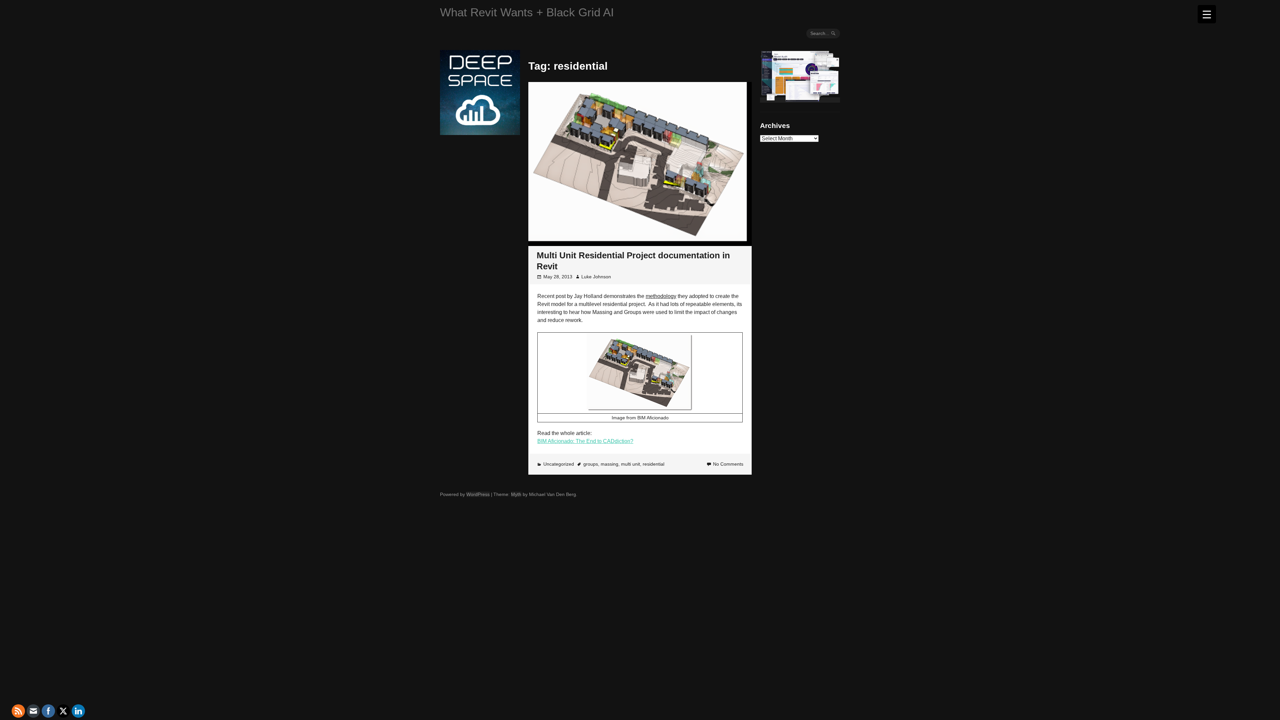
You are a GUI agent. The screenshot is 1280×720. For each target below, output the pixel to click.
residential (653, 464)
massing (609, 464)
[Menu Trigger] (1207, 14)
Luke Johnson (596, 276)
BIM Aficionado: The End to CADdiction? (585, 441)
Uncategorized (558, 464)
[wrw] (800, 100)
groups (590, 464)
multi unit (630, 464)
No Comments (728, 464)
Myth (516, 494)
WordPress (478, 494)
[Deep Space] (480, 132)
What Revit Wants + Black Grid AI (527, 12)
